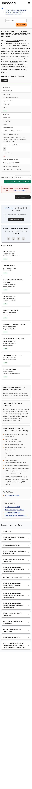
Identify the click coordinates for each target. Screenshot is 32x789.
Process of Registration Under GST (16, 515)
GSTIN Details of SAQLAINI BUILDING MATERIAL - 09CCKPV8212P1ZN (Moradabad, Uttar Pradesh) (16, 12)
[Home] (2, 8)
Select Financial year (7, 177)
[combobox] (16, 20)
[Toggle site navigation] (29, 3)
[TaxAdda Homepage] (8, 3)
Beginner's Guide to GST (13, 513)
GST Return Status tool (12, 495)
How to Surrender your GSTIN (14, 510)
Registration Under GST (12, 507)
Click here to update (20, 190)
